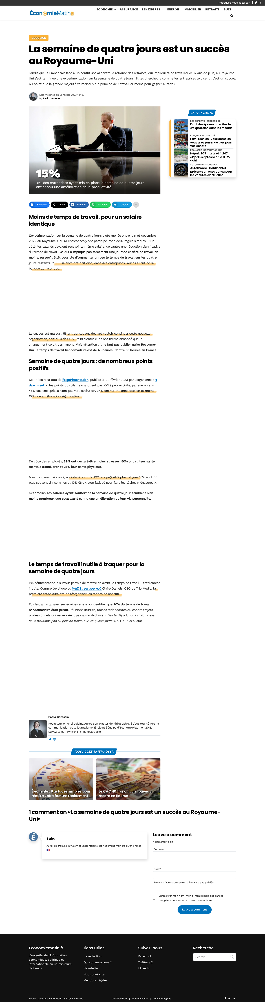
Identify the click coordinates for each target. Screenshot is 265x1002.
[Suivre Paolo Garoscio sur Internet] (54, 739)
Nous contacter (95, 974)
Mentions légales (95, 980)
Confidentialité (119, 998)
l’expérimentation (75, 380)
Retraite (212, 9)
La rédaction (92, 956)
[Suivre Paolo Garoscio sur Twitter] (49, 739)
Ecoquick (39, 38)
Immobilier (192, 9)
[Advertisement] (94, 301)
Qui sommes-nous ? (98, 962)
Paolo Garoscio (58, 717)
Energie (173, 9)
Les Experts (151, 9)
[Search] (232, 956)
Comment (160, 849)
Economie (105, 9)
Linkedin (144, 968)
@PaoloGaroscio (90, 731)
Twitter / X (145, 962)
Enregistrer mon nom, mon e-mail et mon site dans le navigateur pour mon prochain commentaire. (191, 897)
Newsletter (91, 968)
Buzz (227, 9)
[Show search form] (231, 16)
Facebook (145, 956)
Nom (157, 869)
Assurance (129, 9)
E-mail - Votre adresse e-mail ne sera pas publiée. (184, 882)
